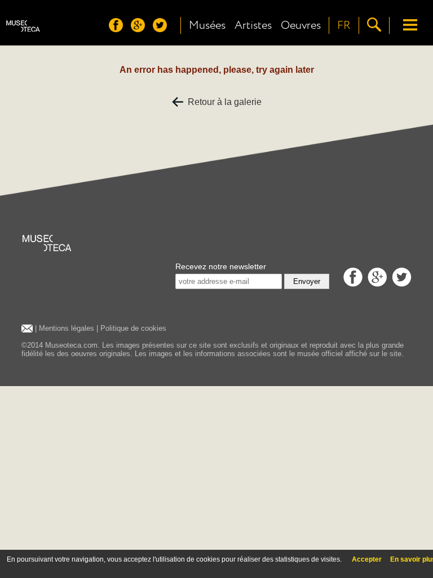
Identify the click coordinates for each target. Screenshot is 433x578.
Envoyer (306, 281)
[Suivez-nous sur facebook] (119, 29)
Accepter (367, 559)
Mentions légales (66, 328)
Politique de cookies (133, 328)
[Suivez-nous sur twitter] (163, 29)
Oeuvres (301, 25)
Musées (207, 25)
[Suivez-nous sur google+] (141, 29)
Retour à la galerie (222, 102)
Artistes (253, 25)
